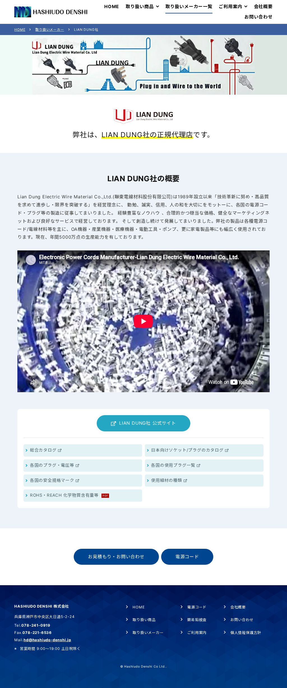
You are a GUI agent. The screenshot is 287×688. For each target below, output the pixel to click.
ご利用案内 (197, 632)
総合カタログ (43, 450)
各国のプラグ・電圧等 (52, 465)
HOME (19, 29)
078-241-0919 (35, 625)
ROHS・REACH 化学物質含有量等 (69, 495)
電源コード (197, 607)
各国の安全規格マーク (52, 480)
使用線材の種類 (166, 480)
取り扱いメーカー (49, 29)
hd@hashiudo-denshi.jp (47, 640)
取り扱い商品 (144, 619)
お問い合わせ (242, 619)
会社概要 (238, 607)
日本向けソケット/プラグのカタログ (187, 450)
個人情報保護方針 (245, 632)
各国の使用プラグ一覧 (173, 465)
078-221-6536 (37, 632)
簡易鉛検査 (197, 619)
